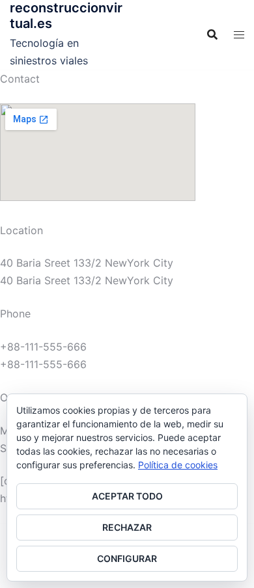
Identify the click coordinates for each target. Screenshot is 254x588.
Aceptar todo (127, 495)
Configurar (127, 558)
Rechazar (127, 527)
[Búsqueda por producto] (212, 34)
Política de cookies (178, 464)
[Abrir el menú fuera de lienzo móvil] (239, 35)
